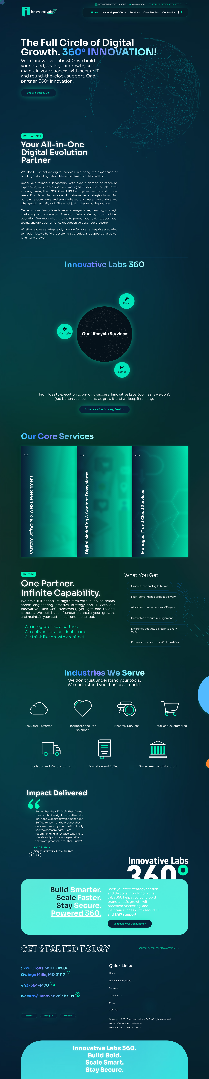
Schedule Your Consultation (129, 923)
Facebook (29, 1016)
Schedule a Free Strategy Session (166, 4)
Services (135, 13)
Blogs (112, 1003)
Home (94, 13)
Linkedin (68, 1016)
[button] (31, 854)
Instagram (48, 1016)
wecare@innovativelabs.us (112, 4)
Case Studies (151, 13)
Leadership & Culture (114, 13)
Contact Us (168, 13)
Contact (113, 1009)
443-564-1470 (138, 4)
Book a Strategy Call (38, 92)
